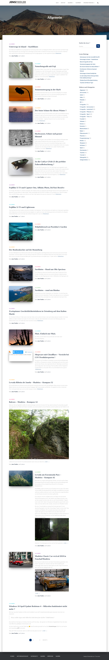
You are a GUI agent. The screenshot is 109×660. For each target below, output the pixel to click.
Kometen (82, 126)
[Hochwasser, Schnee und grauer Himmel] (21, 137)
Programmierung (84, 138)
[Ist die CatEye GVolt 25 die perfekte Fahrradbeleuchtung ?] (21, 166)
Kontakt (63, 2)
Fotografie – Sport (85, 114)
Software (82, 145)
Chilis (81, 97)
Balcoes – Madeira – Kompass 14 (23, 402)
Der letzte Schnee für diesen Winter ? (51, 110)
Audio (81, 95)
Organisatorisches (88, 2)
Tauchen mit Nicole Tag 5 (86, 82)
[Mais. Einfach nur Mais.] (21, 337)
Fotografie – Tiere (85, 116)
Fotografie (83, 104)
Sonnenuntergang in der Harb (48, 89)
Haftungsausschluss (22, 656)
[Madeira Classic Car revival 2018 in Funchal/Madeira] (21, 559)
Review (81, 140)
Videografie (83, 157)
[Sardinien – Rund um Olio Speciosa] (21, 273)
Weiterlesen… (59, 53)
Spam (81, 147)
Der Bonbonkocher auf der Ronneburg (25, 250)
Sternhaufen (83, 150)
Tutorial (82, 155)
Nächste (45, 640)
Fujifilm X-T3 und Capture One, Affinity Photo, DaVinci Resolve (36, 188)
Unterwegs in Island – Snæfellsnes (23, 47)
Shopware (82, 143)
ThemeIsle (97, 656)
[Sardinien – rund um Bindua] (21, 294)
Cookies (12, 656)
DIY (81, 102)
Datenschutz (34, 656)
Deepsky (82, 99)
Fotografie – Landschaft (86, 109)
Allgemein (12, 44)
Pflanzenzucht (84, 133)
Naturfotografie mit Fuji (45, 66)
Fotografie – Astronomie (86, 107)
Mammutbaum (83, 128)
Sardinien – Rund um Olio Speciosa (50, 269)
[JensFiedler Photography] (18, 3)
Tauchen (82, 152)
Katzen (82, 123)
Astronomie (83, 92)
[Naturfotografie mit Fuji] (21, 70)
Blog (57, 2)
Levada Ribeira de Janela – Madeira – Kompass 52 (31, 382)
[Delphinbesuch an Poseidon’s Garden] (21, 231)
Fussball (82, 119)
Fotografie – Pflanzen (85, 111)
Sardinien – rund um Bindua (47, 290)
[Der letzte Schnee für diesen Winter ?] (21, 114)
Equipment (78, 2)
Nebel (81, 131)
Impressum (50, 656)
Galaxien (82, 121)
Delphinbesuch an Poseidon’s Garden (51, 227)
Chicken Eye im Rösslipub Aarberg (88, 80)
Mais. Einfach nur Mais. (45, 334)
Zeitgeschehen (84, 159)
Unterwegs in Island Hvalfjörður (88, 73)
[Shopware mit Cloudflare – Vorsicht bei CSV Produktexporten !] (21, 355)
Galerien (70, 2)
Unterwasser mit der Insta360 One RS (90, 57)
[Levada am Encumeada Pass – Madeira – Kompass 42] (21, 478)
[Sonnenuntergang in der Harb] (21, 93)
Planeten (82, 135)
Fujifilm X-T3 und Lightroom (22, 207)
